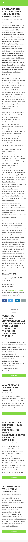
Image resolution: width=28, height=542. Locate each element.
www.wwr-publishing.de (15, 290)
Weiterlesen (14, 375)
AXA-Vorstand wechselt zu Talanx (10, 387)
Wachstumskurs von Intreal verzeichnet (12, 489)
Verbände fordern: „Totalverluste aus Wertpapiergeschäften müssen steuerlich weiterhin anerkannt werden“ (13, 326)
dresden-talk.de (9, 3)
